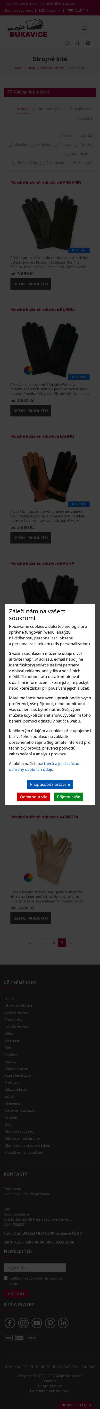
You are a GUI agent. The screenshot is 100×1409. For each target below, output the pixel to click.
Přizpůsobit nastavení (50, 784)
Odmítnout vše (33, 797)
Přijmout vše (68, 797)
